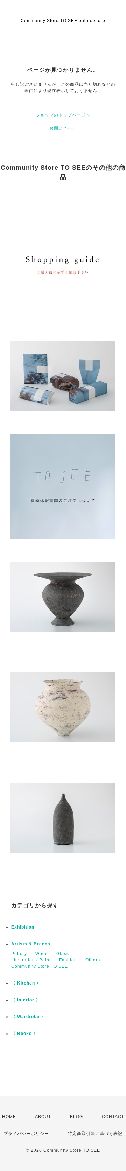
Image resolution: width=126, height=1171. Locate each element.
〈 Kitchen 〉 (26, 983)
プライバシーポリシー (26, 1133)
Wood (41, 953)
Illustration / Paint (31, 960)
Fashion (68, 960)
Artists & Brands (30, 943)
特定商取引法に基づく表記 (95, 1133)
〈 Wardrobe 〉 (28, 1016)
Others (92, 960)
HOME (9, 1116)
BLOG (76, 1116)
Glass (62, 953)
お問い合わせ (63, 128)
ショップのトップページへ (63, 115)
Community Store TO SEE (39, 966)
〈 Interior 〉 (25, 999)
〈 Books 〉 (24, 1033)
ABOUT (43, 1116)
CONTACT (113, 1116)
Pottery (19, 953)
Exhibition (22, 927)
